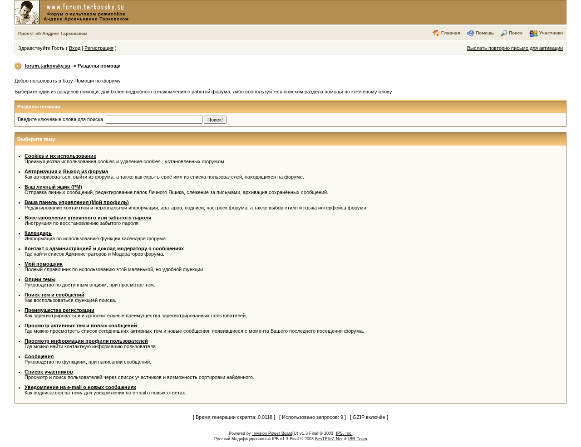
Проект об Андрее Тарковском (52, 33)
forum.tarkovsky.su (47, 65)
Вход (74, 48)
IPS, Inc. (344, 433)
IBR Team (357, 439)
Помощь (485, 32)
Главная (450, 32)
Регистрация (98, 48)
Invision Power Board (272, 433)
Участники (551, 32)
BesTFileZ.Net (329, 439)
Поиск (515, 32)
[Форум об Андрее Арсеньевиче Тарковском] (73, 12)
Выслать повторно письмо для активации (515, 48)
